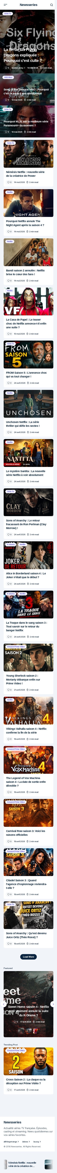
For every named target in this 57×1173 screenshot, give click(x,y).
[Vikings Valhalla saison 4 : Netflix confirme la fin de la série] (28, 711)
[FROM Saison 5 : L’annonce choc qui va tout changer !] (28, 354)
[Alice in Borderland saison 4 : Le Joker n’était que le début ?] (28, 555)
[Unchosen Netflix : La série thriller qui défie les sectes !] (28, 404)
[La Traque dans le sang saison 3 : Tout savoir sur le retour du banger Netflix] (28, 605)
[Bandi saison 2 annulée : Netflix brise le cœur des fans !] (28, 252)
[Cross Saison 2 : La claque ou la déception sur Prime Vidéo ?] (28, 1061)
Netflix (9, 192)
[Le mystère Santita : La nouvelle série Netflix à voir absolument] (28, 453)
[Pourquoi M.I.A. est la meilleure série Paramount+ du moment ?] (28, 121)
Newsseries (28, 5)
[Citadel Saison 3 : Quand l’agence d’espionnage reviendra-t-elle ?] (28, 862)
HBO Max (8, 77)
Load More (28, 956)
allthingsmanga (10, 1141)
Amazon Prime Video (16, 647)
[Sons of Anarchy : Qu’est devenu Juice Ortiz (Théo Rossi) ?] (28, 915)
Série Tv (7, 14)
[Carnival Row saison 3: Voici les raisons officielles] (28, 813)
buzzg (36, 1141)
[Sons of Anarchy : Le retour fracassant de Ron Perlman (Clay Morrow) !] (28, 502)
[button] (5, 4)
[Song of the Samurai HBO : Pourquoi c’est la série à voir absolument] (28, 89)
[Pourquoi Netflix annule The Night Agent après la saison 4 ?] (28, 203)
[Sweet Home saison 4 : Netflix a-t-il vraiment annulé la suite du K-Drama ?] (28, 1004)
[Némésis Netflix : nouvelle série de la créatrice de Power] (28, 154)
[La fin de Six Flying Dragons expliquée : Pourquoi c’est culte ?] (28, 41)
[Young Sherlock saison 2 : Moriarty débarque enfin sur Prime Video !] (28, 657)
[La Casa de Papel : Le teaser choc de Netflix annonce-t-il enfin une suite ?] (28, 301)
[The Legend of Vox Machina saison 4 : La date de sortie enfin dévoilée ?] (28, 760)
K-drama (10, 544)
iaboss (25, 1141)
